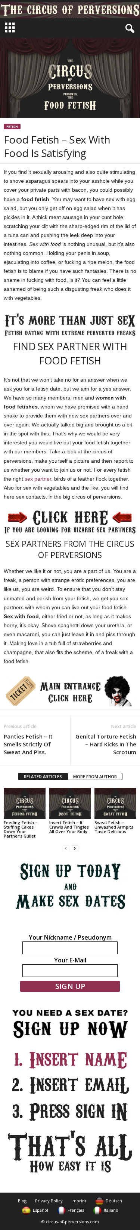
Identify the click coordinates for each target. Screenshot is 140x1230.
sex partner (38, 479)
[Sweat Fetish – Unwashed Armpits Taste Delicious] (115, 803)
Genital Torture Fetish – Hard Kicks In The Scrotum (105, 744)
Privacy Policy (49, 1200)
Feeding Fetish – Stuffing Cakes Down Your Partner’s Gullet (21, 829)
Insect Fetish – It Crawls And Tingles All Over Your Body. (69, 827)
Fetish (12, 126)
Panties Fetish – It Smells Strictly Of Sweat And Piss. (28, 744)
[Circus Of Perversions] (70, 9)
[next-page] (74, 849)
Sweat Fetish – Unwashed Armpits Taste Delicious (113, 827)
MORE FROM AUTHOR (95, 776)
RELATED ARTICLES (43, 776)
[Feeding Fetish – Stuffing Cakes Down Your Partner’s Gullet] (25, 803)
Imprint (78, 1200)
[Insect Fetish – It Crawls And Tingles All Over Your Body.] (70, 803)
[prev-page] (65, 849)
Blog (22, 1200)
